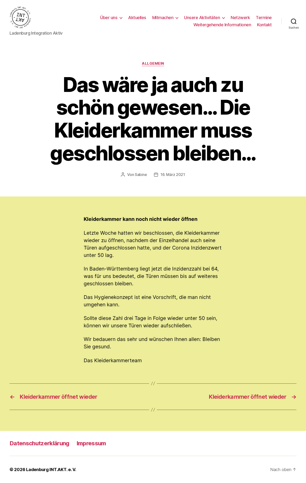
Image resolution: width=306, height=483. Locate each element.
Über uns (108, 17)
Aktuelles (137, 17)
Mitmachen (163, 17)
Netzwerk (240, 17)
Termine (264, 17)
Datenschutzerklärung (39, 443)
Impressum (91, 443)
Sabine (141, 174)
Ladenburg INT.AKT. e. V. (51, 469)
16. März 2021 (172, 174)
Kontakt (264, 24)
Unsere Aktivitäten (202, 17)
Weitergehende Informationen (222, 24)
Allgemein (153, 63)
